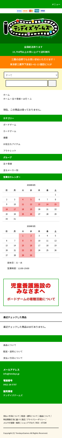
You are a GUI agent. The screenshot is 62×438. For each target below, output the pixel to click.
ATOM (43, 422)
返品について (44, 416)
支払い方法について (11, 416)
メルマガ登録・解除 (11, 422)
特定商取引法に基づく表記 (14, 419)
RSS (37, 422)
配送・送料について (29, 416)
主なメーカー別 (10, 170)
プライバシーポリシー (36, 419)
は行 (25, 98)
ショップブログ (27, 422)
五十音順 (16, 98)
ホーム (6, 94)
